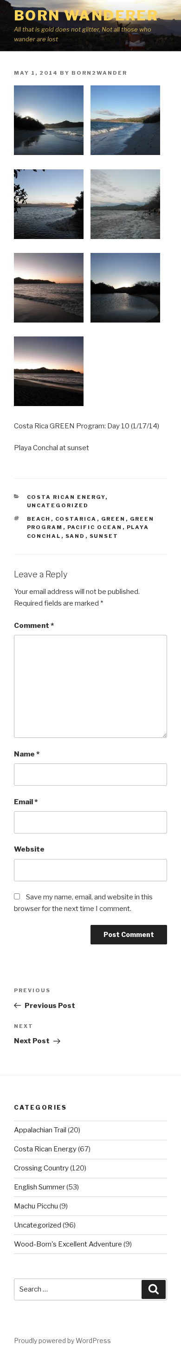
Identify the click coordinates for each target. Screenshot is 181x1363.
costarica (76, 519)
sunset (104, 536)
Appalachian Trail (40, 1130)
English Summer (39, 1187)
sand (75, 536)
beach (39, 519)
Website (29, 849)
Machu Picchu (36, 1206)
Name (26, 754)
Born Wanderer (86, 15)
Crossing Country (41, 1168)
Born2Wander (99, 73)
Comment (34, 625)
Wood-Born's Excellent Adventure (68, 1244)
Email (26, 802)
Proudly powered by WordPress (62, 1340)
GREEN (113, 519)
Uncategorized (58, 505)
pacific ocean (95, 527)
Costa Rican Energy (66, 497)
